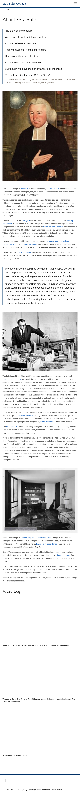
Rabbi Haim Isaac (47, 544)
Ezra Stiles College (14, 3)
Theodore (63, 555)
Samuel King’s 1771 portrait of (37, 538)
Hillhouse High (53, 227)
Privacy (23, 790)
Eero (24, 252)
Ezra (54, 189)
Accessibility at (9, 790)
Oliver (47, 422)
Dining (11, 427)
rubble (30, 244)
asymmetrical (11, 379)
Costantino (24, 415)
